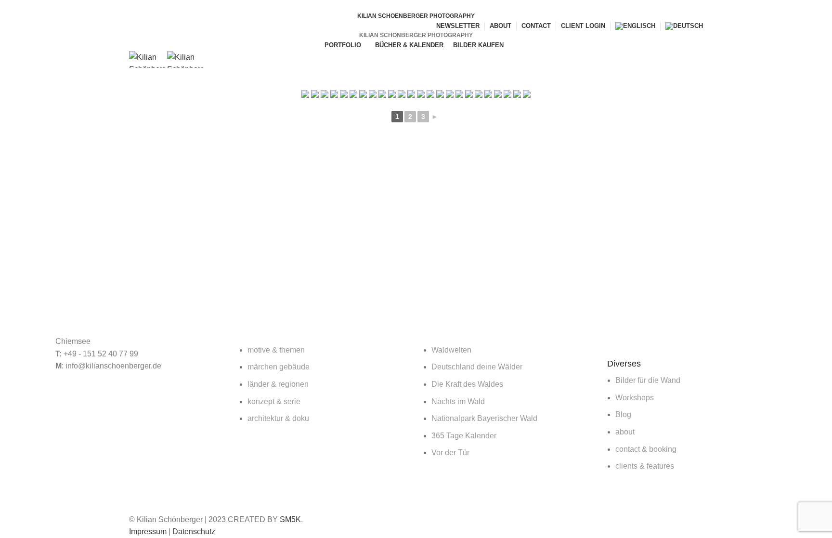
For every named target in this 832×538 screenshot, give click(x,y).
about (625, 432)
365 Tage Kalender (463, 436)
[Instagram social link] (421, 6)
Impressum (148, 531)
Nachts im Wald (458, 401)
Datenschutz (193, 531)
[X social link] (410, 6)
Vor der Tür (450, 452)
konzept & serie (273, 401)
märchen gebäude (278, 367)
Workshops (634, 398)
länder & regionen (278, 384)
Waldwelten (451, 350)
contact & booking (645, 449)
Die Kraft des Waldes (467, 384)
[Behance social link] (432, 6)
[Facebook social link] (399, 6)
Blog (623, 414)
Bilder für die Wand (647, 380)
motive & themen (276, 350)
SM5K (290, 519)
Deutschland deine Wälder (476, 367)
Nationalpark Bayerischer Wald (484, 418)
